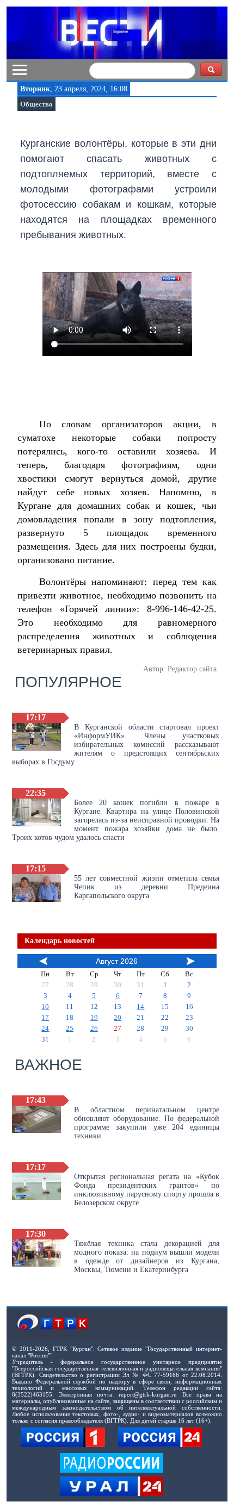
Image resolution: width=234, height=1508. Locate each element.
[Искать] (211, 69)
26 (94, 1028)
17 (45, 1017)
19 (94, 1017)
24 (45, 1028)
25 (69, 1028)
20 (117, 1017)
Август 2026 (117, 961)
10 (45, 1006)
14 (140, 1006)
